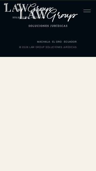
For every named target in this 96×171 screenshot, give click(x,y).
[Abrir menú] (86, 10)
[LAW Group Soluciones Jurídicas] (29, 11)
